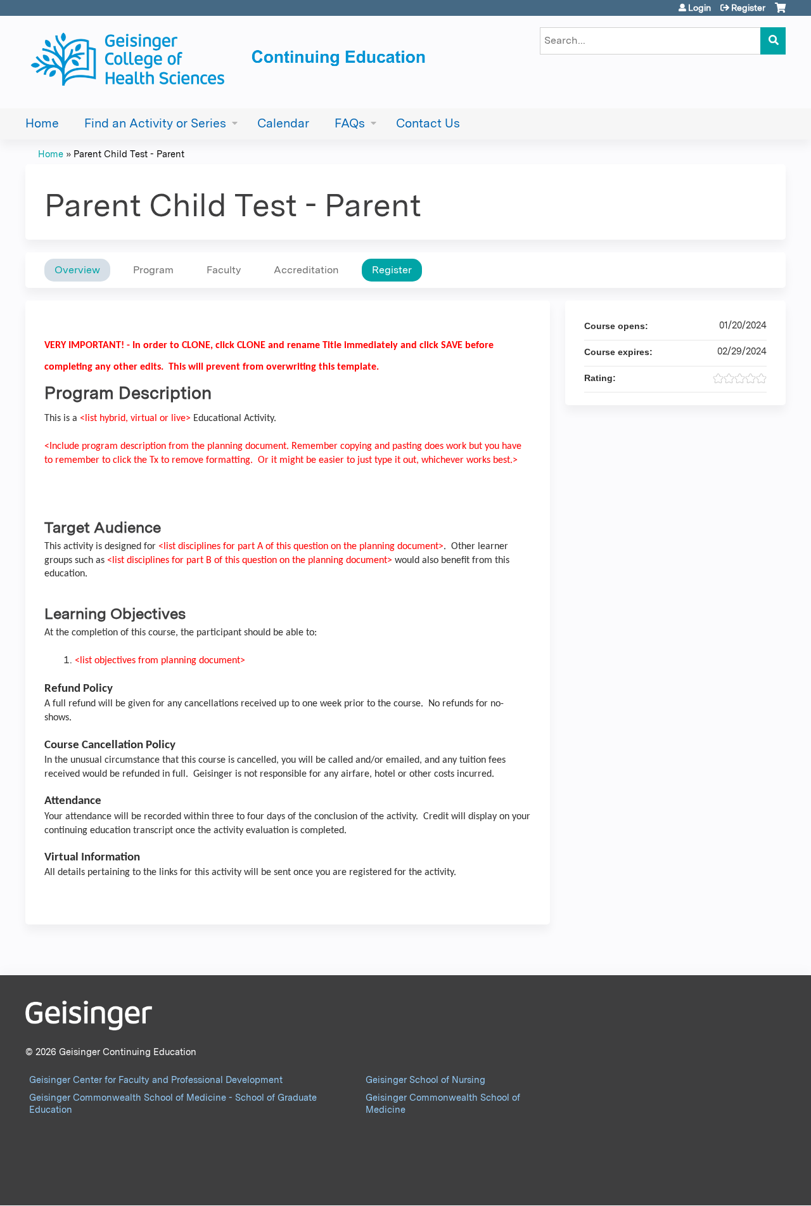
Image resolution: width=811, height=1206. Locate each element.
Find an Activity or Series (155, 123)
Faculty (224, 270)
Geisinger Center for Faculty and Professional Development (156, 1079)
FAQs (350, 123)
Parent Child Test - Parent (128, 153)
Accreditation (306, 270)
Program (153, 270)
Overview (77, 270)
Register (748, 7)
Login (699, 7)
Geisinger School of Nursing (425, 1079)
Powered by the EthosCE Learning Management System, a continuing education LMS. (741, 1185)
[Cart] (780, 12)
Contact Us (428, 123)
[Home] (231, 62)
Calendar (283, 123)
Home (42, 123)
